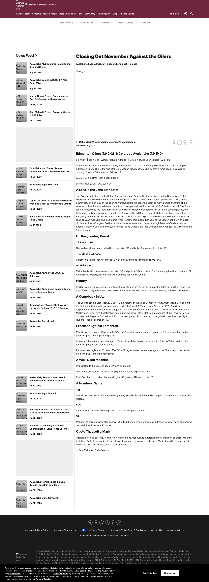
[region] (104, 573)
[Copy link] (191, 142)
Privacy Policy (108, 571)
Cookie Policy (14, 573)
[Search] (191, 13)
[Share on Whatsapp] (174, 142)
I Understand (170, 573)
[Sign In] (186, 13)
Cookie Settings (60, 573)
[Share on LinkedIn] (185, 142)
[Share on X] (179, 142)
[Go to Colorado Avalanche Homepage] (40, 4)
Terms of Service (43, 579)
